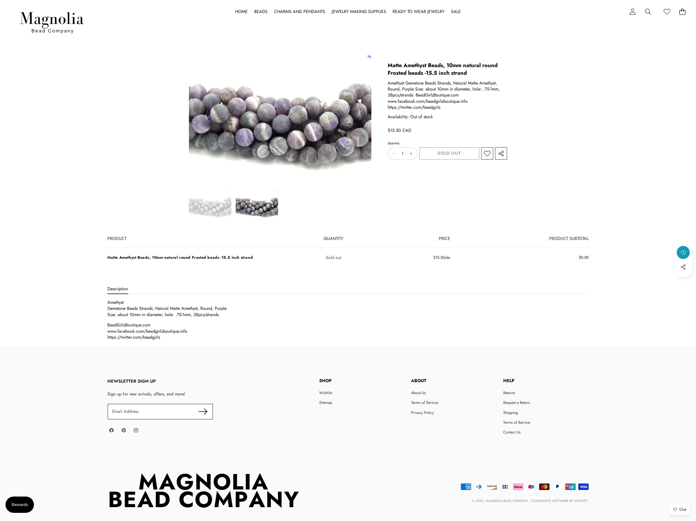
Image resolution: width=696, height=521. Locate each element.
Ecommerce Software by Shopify (559, 500)
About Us (418, 392)
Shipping (510, 412)
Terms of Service (424, 402)
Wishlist (325, 392)
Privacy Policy (422, 412)
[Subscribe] (202, 411)
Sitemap (325, 402)
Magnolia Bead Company (507, 500)
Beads (261, 12)
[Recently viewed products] (683, 252)
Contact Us (512, 432)
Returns (509, 392)
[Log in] (632, 11)
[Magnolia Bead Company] (52, 21)
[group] (210, 205)
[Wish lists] (667, 11)
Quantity (394, 143)
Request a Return (516, 402)
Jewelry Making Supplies (359, 12)
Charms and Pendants (299, 12)
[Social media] (683, 266)
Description (117, 289)
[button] (648, 11)
